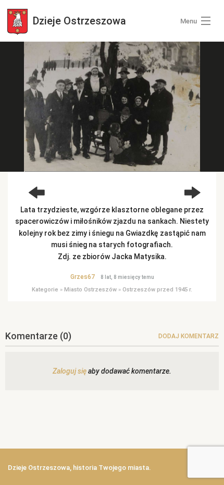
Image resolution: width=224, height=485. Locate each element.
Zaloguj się (69, 371)
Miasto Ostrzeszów (90, 289)
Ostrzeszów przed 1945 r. (157, 289)
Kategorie (45, 289)
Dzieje (78, 21)
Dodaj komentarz (188, 336)
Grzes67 (82, 276)
